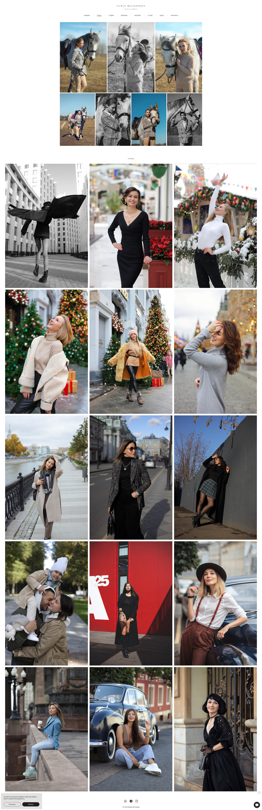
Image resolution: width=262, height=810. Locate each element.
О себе (150, 15)
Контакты (174, 15)
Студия (111, 15)
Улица (99, 15)
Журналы (124, 15)
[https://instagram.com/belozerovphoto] (136, 801)
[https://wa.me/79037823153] (125, 801)
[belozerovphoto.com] (131, 7)
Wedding (138, 15)
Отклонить (12, 804)
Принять (31, 804)
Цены (162, 15)
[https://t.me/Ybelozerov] (131, 801)
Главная (87, 15)
